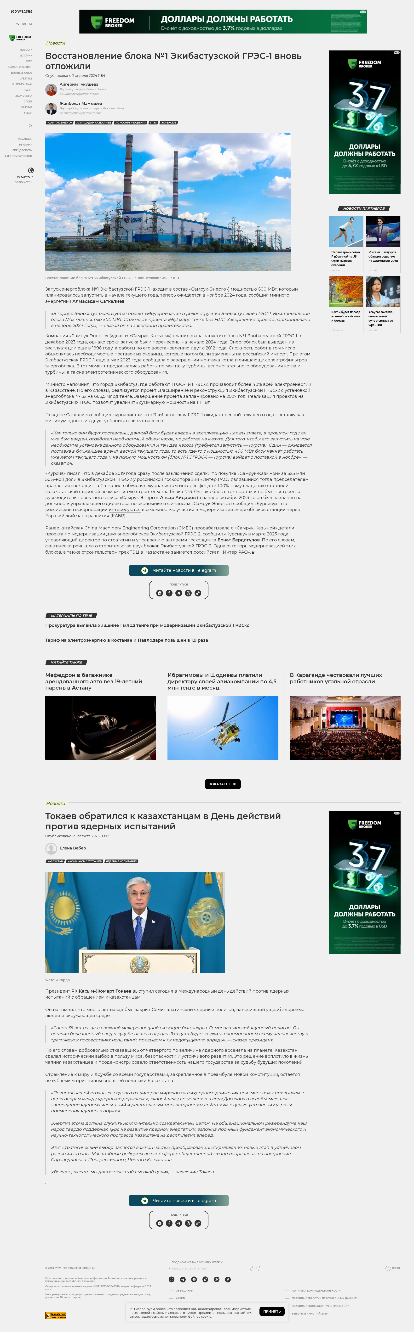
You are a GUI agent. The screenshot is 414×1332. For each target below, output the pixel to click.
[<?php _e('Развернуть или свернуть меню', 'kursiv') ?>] (31, 170)
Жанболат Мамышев (81, 103)
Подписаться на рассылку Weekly (197, 1262)
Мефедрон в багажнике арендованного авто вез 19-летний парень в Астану (93, 681)
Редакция (25, 139)
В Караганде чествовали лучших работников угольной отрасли (336, 678)
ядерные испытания (121, 861)
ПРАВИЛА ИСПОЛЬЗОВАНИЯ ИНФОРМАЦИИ (320, 1306)
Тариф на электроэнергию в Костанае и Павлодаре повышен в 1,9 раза (126, 640)
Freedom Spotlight (18, 156)
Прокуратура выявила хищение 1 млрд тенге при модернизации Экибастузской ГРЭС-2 (147, 625)
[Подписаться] (255, 1268)
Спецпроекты (22, 150)
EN (24, 23)
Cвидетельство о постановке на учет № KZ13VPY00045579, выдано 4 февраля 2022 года (98, 1288)
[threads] (216, 1279)
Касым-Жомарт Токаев (85, 861)
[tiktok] (205, 1279)
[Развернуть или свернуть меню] (30, 126)
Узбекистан (23, 182)
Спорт (28, 101)
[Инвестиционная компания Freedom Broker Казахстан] (20, 38)
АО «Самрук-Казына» (130, 122)
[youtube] (194, 1279)
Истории (26, 55)
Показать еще (222, 784)
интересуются (125, 509)
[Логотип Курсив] (21, 11)
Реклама (25, 144)
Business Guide (21, 72)
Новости (26, 49)
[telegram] (183, 1279)
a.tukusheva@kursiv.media (79, 94)
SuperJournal (22, 84)
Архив (27, 113)
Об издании (184, 1290)
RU (17, 23)
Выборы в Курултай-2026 (310, 1313)
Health (27, 90)
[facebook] (228, 1279)
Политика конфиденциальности (316, 1290)
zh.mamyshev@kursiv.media (80, 113)
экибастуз (168, 122)
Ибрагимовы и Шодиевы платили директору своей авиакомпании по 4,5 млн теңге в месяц (221, 681)
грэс (153, 122)
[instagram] (171, 1279)
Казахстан (24, 177)
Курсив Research (20, 67)
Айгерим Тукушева (79, 84)
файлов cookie (199, 1316)
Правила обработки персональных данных (324, 1298)
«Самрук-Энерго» (59, 122)
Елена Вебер (73, 848)
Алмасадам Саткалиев (93, 122)
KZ (30, 23)
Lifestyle (25, 78)
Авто (28, 61)
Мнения (26, 107)
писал (73, 473)
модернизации (88, 534)
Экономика (23, 95)
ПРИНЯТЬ (272, 1311)
